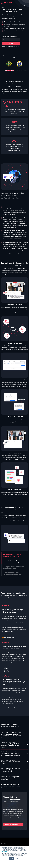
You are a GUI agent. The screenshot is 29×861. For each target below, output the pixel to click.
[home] (6, 2)
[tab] (14, 558)
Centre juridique (4, 843)
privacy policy (5, 47)
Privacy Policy (4, 851)
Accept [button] (11, 858)
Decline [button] (17, 858)
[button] (27, 2)
